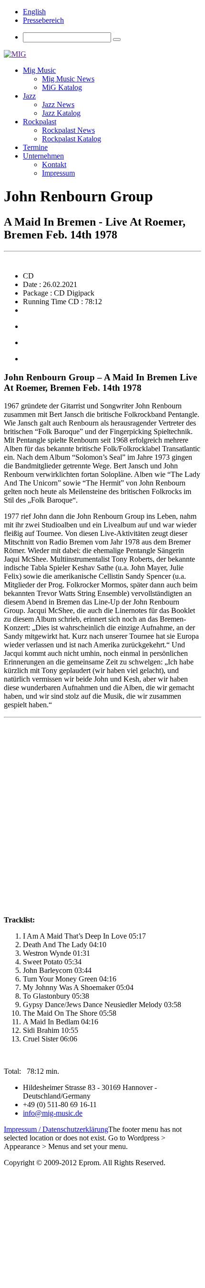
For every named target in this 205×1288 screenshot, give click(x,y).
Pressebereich (43, 20)
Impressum (58, 173)
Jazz (29, 96)
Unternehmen (43, 156)
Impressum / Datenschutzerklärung (56, 1129)
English (34, 12)
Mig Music (39, 70)
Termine (35, 147)
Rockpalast (39, 122)
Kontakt (54, 164)
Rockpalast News (68, 130)
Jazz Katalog (61, 113)
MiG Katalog (62, 87)
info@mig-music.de (52, 1113)
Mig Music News (68, 79)
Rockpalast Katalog (71, 139)
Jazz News (58, 104)
